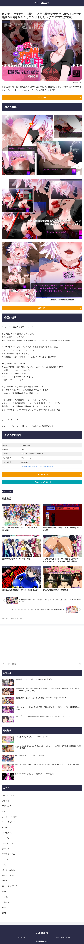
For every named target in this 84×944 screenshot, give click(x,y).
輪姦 (51, 466)
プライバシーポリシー (62, 937)
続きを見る (42, 308)
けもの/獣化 (42, 466)
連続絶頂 (24, 466)
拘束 (48, 466)
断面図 (30, 466)
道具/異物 (35, 466)
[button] (80, 664)
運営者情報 (21, 937)
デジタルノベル (8, 491)
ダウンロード (42, 97)
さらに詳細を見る (42, 474)
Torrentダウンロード (43, 482)
